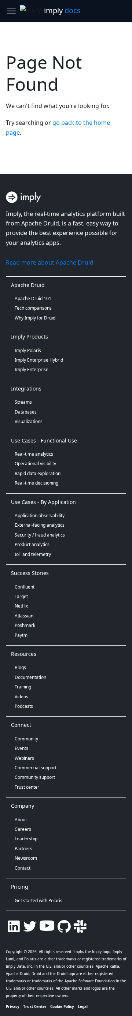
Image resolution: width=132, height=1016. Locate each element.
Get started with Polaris (38, 900)
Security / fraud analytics (40, 535)
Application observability (40, 515)
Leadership (26, 839)
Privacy (12, 1006)
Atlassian (24, 616)
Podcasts (24, 706)
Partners (23, 848)
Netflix (21, 606)
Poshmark (25, 625)
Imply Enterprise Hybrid (39, 360)
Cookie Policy (62, 1006)
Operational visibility (35, 463)
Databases (26, 412)
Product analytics (32, 544)
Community (26, 739)
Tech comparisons (33, 308)
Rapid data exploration (37, 473)
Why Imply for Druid (35, 318)
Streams (23, 402)
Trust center (27, 787)
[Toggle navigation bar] (11, 10)
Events (21, 748)
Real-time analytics (34, 454)
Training (23, 687)
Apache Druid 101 (33, 298)
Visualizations (29, 421)
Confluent (24, 587)
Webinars (24, 758)
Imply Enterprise (31, 369)
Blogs (20, 667)
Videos (21, 697)
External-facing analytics (40, 525)
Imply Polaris (28, 350)
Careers (23, 829)
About (21, 820)
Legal (83, 1006)
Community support (35, 777)
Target (21, 596)
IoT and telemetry (33, 554)
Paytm (21, 635)
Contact (22, 868)
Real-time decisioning (36, 483)
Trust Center (35, 1006)
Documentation (30, 677)
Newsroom (26, 858)
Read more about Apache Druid (50, 262)
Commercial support (35, 768)
